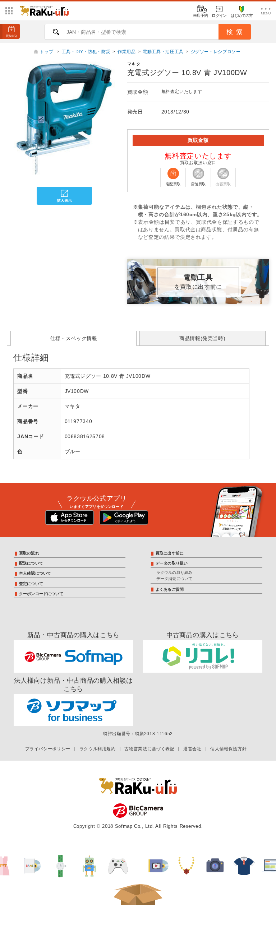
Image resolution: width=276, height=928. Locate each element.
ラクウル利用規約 (97, 748)
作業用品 (127, 51)
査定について (31, 583)
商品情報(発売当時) (202, 338)
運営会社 (192, 748)
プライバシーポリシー (47, 748)
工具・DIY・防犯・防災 (86, 51)
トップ (47, 51)
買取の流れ (29, 553)
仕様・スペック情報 (73, 338)
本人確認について (35, 573)
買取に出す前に (170, 553)
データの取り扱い (172, 563)
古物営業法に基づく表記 (149, 748)
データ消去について (174, 578)
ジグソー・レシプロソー (216, 51)
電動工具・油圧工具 (163, 51)
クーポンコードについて (41, 593)
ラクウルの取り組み (174, 572)
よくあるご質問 (170, 589)
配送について (31, 563)
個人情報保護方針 (228, 748)
